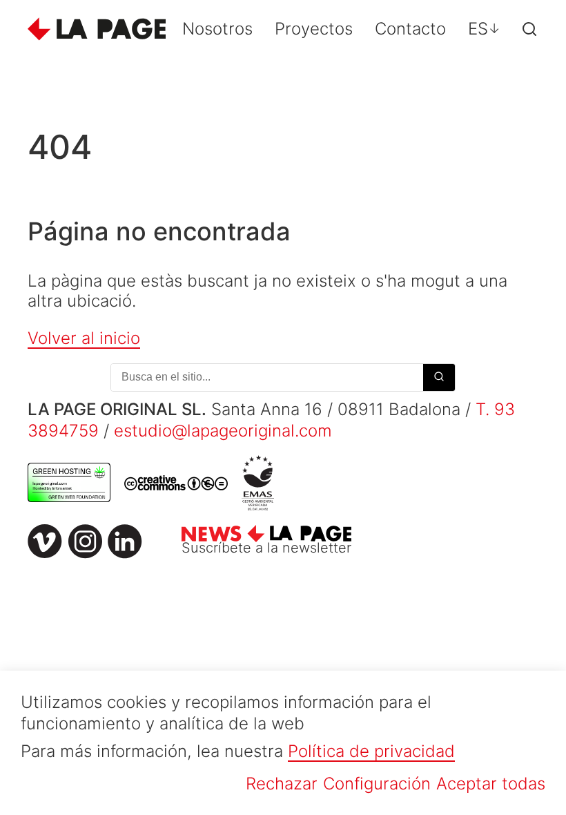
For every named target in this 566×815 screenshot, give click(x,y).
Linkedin (125, 541)
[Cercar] (529, 29)
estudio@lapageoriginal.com (223, 431)
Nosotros (217, 29)
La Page (97, 29)
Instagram (85, 541)
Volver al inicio (84, 338)
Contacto (410, 29)
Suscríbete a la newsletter (266, 547)
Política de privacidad (371, 751)
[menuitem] (484, 29)
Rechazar (282, 784)
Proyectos (314, 29)
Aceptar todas (490, 784)
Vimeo (45, 541)
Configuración (377, 784)
